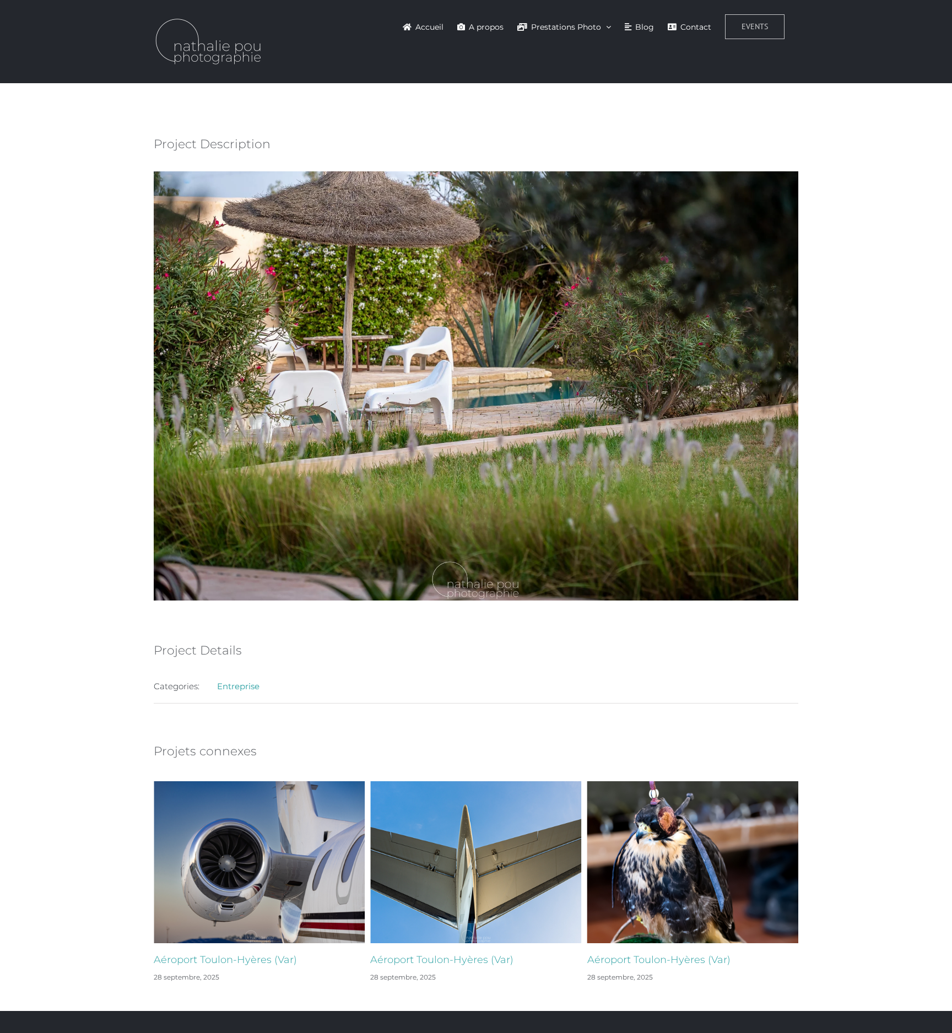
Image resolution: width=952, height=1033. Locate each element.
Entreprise (238, 686)
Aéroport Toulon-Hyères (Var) (225, 960)
